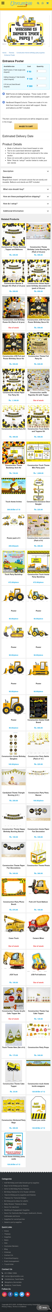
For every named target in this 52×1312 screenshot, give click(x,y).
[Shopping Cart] (47, 3)
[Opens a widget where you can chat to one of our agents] (43, 1308)
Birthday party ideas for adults (16, 1201)
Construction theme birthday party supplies (31, 53)
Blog (6, 1249)
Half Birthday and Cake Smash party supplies (21, 1183)
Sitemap (7, 1252)
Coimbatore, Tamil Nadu (14, 1279)
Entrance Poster (9, 55)
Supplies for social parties (14, 1219)
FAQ (5, 1243)
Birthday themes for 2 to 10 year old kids (19, 1192)
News (6, 1240)
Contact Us (8, 1255)
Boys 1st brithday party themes (16, 1186)
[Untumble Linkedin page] (16, 1294)
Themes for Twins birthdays (15, 1198)
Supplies (7, 1237)
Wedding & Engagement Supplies (16, 1210)
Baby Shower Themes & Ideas (15, 1204)
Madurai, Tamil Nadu (13, 1285)
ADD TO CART (27, 126)
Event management (11, 1261)
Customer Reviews (11, 1246)
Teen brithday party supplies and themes (20, 1195)
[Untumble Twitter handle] (21, 1294)
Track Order (9, 1264)
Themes (11, 53)
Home (4, 53)
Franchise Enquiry (11, 1258)
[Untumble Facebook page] (10, 1294)
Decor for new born (11, 1207)
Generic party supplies (13, 1222)
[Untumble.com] (21, 4)
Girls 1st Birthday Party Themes (16, 1189)
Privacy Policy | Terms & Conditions (14, 1306)
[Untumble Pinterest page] (27, 1294)
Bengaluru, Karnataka (13, 1282)
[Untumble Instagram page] (4, 1294)
